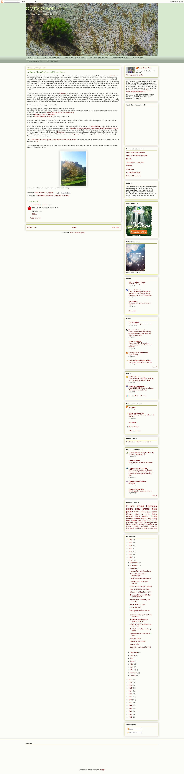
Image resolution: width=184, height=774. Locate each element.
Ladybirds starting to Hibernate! (140, 578)
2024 (130, 545)
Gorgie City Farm (140, 523)
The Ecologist (134, 322)
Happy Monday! (133, 354)
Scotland (153, 516)
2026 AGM (132, 483)
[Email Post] (57, 192)
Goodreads (130, 169)
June (132, 661)
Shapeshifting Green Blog (120, 57)
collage (136, 526)
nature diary (65, 195)
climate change (131, 524)
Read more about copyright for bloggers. (139, 90)
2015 (130, 688)
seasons (150, 521)
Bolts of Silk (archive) (133, 176)
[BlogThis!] (64, 193)
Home (29, 57)
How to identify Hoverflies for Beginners (141, 362)
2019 (130, 560)
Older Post (115, 227)
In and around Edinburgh (53, 195)
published (129, 523)
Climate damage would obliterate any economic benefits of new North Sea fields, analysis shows (140, 333)
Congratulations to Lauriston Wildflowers (141, 462)
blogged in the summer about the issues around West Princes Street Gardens (94, 128)
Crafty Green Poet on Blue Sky (74, 57)
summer (129, 519)
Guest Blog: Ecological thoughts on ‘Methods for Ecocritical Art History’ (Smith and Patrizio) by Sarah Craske (140, 293)
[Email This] (62, 193)
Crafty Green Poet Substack (52, 57)
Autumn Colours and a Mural (139, 589)
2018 (130, 679)
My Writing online (137, 57)
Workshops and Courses (35, 61)
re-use (144, 516)
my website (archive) (133, 172)
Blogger (102, 769)
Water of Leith (142, 514)
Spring (154, 514)
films (128, 521)
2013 (130, 694)
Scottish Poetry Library (137, 377)
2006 (130, 714)
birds (154, 509)
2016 (130, 685)
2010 (130, 702)
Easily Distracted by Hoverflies (140, 360)
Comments (133, 732)
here (37, 142)
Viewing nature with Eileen (138, 353)
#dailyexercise (152, 523)
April (132, 667)
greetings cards (152, 528)
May (132, 664)
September (134, 652)
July (132, 658)
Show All (154, 367)
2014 (130, 691)
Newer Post (31, 227)
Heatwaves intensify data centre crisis (140, 324)
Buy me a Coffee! (52, 61)
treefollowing (150, 524)
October (133, 568)
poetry (129, 511)
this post (112, 76)
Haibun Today (134, 427)
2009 (130, 705)
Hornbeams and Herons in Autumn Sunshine (139, 620)
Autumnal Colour (135, 638)
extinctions (141, 524)
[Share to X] (66, 193)
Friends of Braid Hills (136, 489)
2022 (130, 551)
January (133, 675)
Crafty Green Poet (46, 8)
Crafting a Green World (137, 282)
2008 (130, 708)
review (136, 512)
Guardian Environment (137, 330)
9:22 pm (34, 214)
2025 (130, 543)
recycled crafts (133, 516)
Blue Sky (129, 159)
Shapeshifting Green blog (134, 162)
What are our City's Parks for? (140, 592)
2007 (130, 711)
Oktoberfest (60, 132)
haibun (146, 528)
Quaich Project (95, 126)
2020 (130, 557)
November (134, 565)
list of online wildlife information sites (138, 442)
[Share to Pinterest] (70, 193)
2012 (130, 697)
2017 (130, 682)
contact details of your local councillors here (60, 112)
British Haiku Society (136, 413)
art (156, 524)
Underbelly (62, 93)
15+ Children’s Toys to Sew (137, 284)
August (133, 655)
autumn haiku (134, 644)
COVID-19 (144, 526)
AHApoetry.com (134, 431)
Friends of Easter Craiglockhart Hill (141, 453)
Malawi (128, 526)
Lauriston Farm (134, 460)
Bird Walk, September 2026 (137, 454)
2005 (130, 717)
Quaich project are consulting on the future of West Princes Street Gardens (53, 140)
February (133, 673)
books (143, 512)
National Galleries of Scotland (43, 116)
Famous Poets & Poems (137, 396)
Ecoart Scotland (134, 290)
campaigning (41, 195)
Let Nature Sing (135, 607)
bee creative (133, 301)
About (37, 57)
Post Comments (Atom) (77, 233)
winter (143, 519)
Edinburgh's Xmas (39, 114)
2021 (130, 554)
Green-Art (132, 311)
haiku (149, 512)
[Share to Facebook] (68, 193)
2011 (130, 700)
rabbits (134, 521)
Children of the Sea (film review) (141, 586)
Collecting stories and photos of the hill (140, 491)
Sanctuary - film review (137, 641)
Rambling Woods (135, 341)
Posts (131, 729)
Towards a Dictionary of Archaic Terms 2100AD (140, 596)
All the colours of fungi (137, 604)
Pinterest (129, 165)
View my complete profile (134, 75)
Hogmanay (75, 134)
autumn (137, 519)
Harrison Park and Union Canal (140, 571)
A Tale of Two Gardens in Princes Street (138, 575)
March (132, 670)
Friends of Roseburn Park (138, 468)
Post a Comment (35, 218)
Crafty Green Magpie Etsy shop (98, 57)
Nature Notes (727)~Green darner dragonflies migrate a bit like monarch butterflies (140, 345)
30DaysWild (142, 521)
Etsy (155, 521)
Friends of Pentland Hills (138, 481)
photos (145, 509)
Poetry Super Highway (137, 386)
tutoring (128, 530)
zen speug (132, 407)
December (134, 562)
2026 (130, 540)
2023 (130, 548)
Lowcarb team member (39, 205)
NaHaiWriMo (133, 423)
